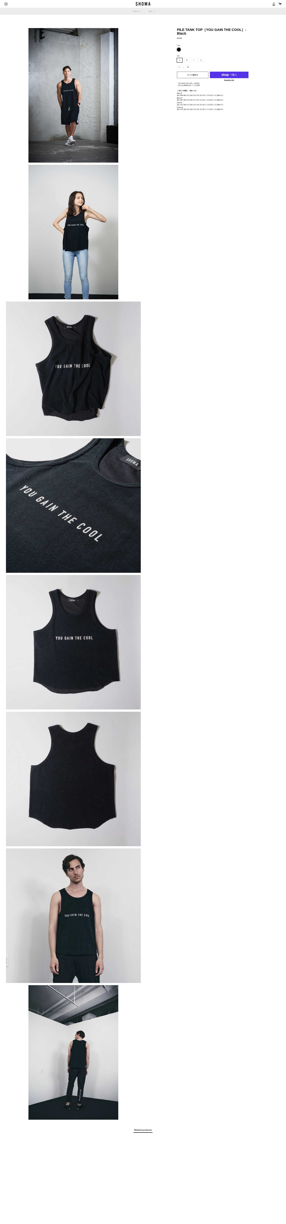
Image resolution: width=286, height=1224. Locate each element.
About (151, 11)
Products (136, 11)
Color (178, 45)
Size (178, 56)
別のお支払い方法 (229, 80)
